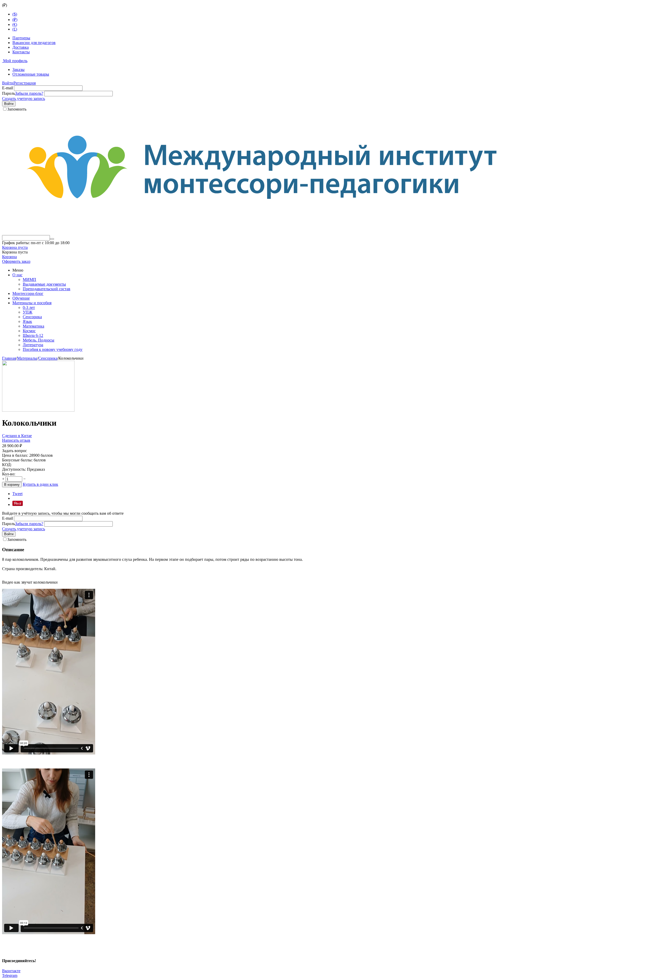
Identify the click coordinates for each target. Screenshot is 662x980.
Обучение (21, 298)
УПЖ (27, 312)
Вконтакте (11, 971)
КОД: (7, 464)
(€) (14, 24)
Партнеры (21, 38)
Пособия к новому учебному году (52, 349)
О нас (17, 275)
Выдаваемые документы (44, 284)
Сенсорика (32, 317)
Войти (7, 83)
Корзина (9, 257)
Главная (9, 358)
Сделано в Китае (17, 435)
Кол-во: (8, 474)
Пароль (8, 93)
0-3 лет (29, 307)
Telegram (9, 975)
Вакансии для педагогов (34, 42)
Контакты (21, 52)
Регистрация (24, 83)
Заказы (18, 69)
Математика (33, 326)
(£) (14, 29)
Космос (29, 331)
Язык (27, 321)
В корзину (12, 485)
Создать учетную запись (23, 98)
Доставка (20, 47)
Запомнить (16, 109)
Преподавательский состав (46, 289)
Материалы (27, 358)
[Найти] (52, 239)
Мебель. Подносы (38, 340)
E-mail (7, 88)
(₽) (14, 19)
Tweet (17, 493)
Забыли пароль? (29, 93)
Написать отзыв (16, 440)
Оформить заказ (16, 261)
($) (14, 14)
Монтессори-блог (27, 293)
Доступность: (14, 469)
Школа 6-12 (33, 335)
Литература (33, 345)
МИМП (29, 279)
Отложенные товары (30, 74)
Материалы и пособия (31, 303)
